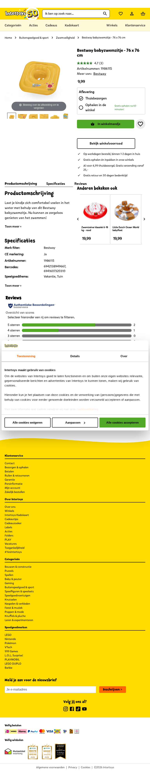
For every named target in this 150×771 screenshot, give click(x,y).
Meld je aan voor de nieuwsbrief (31, 680)
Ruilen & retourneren (17, 475)
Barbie (8, 668)
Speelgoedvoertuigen (17, 595)
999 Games (11, 651)
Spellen (9, 575)
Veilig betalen (13, 725)
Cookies (85, 767)
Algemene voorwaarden (50, 767)
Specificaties (55, 183)
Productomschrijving (21, 183)
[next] (144, 219)
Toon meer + (13, 226)
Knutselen (11, 599)
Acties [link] (33, 25)
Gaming (9, 583)
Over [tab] (124, 356)
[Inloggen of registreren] (132, 14)
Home (8, 38)
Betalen (9, 471)
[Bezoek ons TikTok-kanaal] (78, 709)
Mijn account (12, 488)
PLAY (8, 540)
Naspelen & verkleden (17, 604)
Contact (10, 463)
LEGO (8, 635)
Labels (8, 527)
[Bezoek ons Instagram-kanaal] (65, 709)
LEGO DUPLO (13, 664)
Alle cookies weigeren (27, 422)
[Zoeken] (105, 14)
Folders (9, 535)
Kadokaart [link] (72, 25)
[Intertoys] (22, 13)
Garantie (10, 480)
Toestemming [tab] (26, 356)
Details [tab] (75, 356)
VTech (8, 647)
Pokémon (10, 643)
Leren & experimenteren (19, 620)
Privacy (72, 767)
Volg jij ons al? (75, 702)
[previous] (78, 219)
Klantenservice (135, 25)
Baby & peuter (13, 579)
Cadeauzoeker (13, 523)
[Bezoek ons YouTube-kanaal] (84, 709)
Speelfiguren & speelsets (19, 591)
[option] (11, 115)
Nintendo (10, 639)
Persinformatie (13, 484)
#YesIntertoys (13, 552)
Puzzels (9, 571)
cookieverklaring (87, 409)
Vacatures (11, 544)
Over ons (10, 507)
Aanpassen (72, 422)
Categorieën (13, 25)
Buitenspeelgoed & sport (34, 38)
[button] (140, 124)
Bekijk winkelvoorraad (106, 143)
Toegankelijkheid (14, 548)
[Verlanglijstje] (120, 13)
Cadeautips (11, 519)
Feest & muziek (13, 608)
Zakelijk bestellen (15, 492)
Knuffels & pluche (15, 616)
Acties (8, 531)
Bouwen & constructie (18, 567)
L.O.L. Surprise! (14, 655)
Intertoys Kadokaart (17, 515)
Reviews (80, 183)
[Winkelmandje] (143, 13)
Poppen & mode (14, 612)
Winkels (9, 511)
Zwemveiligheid (65, 38)
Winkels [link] (111, 25)
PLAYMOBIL (12, 659)
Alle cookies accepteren (122, 422)
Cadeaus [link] (51, 25)
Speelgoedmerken (16, 627)
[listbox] (39, 115)
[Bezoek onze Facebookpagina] (72, 709)
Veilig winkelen (14, 740)
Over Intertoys (14, 499)
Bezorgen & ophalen (17, 467)
